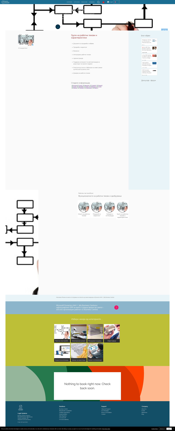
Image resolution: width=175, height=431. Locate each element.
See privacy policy (106, 428)
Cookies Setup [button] (154, 428)
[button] (98, 2)
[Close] (173, 429)
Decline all (162, 428)
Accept (169, 428)
